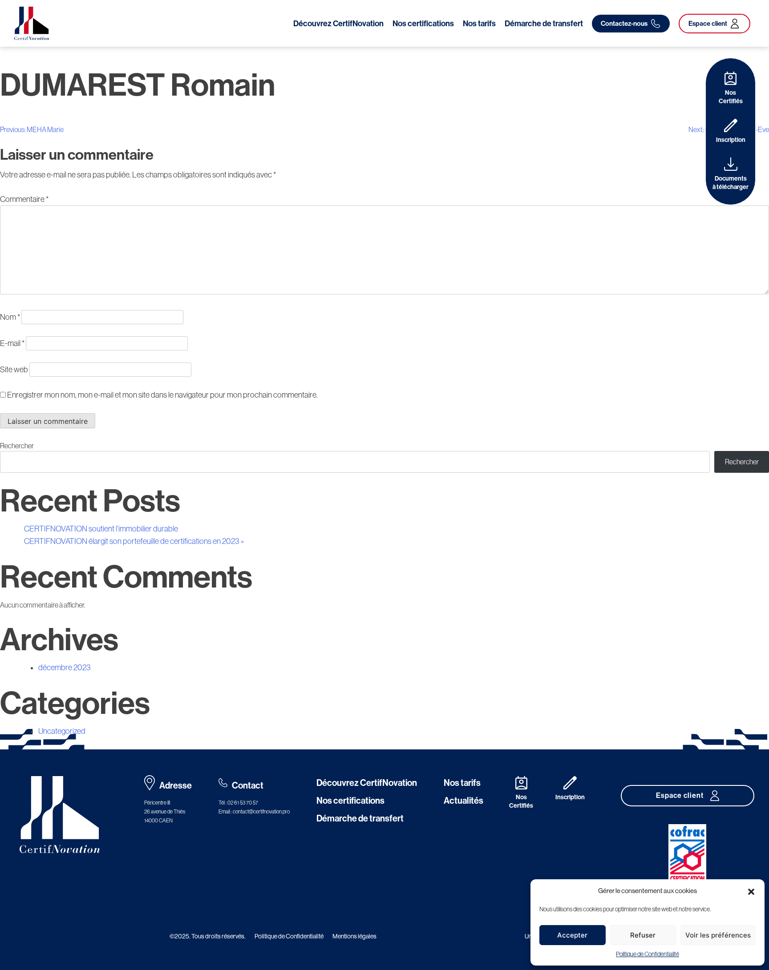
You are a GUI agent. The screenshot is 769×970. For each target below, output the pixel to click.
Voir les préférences (718, 935)
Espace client (707, 24)
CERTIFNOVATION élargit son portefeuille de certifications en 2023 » (134, 541)
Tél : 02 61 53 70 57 (238, 803)
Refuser (643, 935)
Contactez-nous (624, 24)
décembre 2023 (64, 667)
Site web (14, 369)
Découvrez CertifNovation (338, 23)
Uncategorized (61, 731)
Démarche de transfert (544, 23)
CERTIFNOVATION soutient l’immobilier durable (101, 528)
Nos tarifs (479, 23)
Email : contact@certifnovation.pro (254, 812)
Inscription (730, 140)
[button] (751, 890)
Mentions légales (354, 936)
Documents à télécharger (730, 183)
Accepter (572, 935)
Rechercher (17, 446)
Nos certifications (423, 23)
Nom (10, 317)
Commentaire (24, 199)
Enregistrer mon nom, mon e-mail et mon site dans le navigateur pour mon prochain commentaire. (162, 394)
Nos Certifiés (731, 97)
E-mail (12, 343)
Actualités (463, 800)
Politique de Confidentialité (647, 954)
